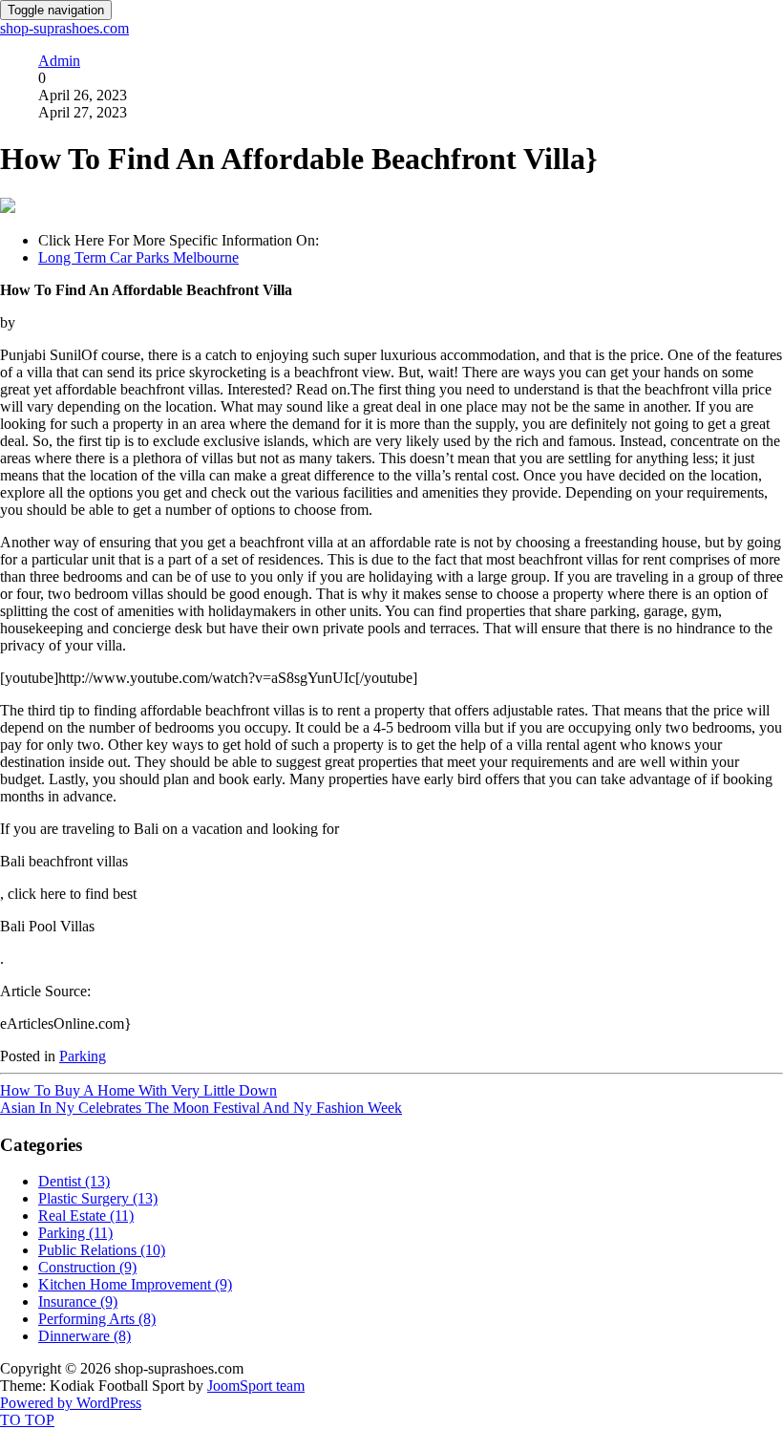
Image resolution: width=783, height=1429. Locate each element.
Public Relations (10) (101, 1250)
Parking (82, 1056)
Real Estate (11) (86, 1215)
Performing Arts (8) (97, 1319)
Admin (59, 61)
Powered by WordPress (70, 1403)
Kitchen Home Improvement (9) (135, 1284)
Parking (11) (75, 1233)
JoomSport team (256, 1385)
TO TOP (27, 1420)
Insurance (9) (77, 1301)
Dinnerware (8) (84, 1336)
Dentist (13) (74, 1181)
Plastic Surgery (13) (98, 1198)
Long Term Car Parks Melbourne (138, 257)
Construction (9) (87, 1267)
